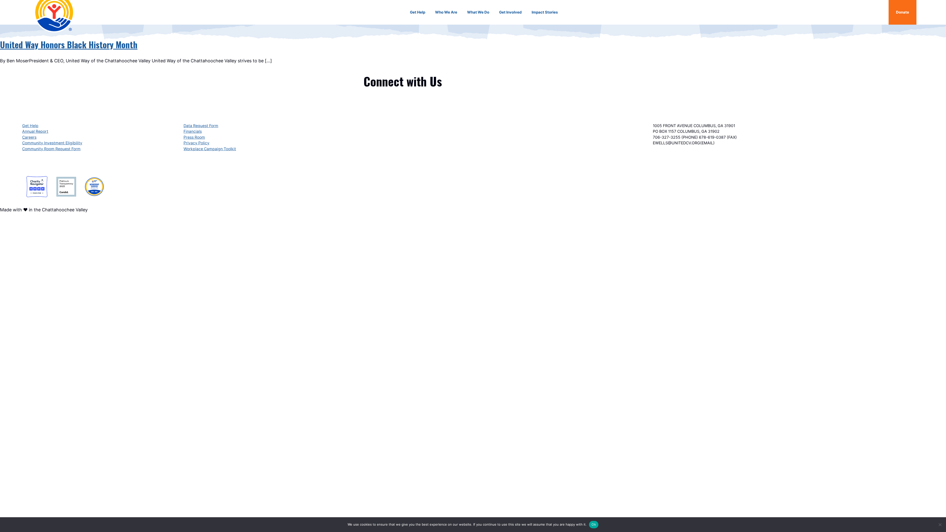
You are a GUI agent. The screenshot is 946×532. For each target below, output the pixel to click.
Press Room (194, 137)
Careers (29, 137)
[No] (939, 524)
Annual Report (35, 131)
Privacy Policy (196, 143)
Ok (593, 524)
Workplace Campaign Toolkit (210, 149)
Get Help (30, 125)
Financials (193, 131)
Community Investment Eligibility (52, 143)
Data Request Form (201, 125)
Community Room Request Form (51, 149)
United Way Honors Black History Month (68, 44)
